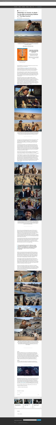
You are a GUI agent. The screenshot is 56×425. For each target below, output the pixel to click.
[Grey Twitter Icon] (14, 422)
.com (26, 422)
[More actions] (38, 10)
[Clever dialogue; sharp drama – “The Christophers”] (28, 401)
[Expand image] (28, 25)
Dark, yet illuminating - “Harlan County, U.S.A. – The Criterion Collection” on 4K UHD (18, 405)
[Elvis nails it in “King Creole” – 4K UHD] (37, 401)
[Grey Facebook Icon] (15, 422)
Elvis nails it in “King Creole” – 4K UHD (36, 405)
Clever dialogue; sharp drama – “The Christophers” (27, 405)
